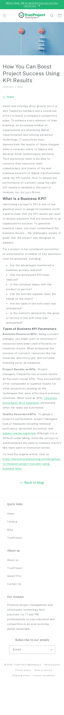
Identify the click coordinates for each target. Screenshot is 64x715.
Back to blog (34, 482)
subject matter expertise (19, 433)
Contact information (44, 675)
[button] (4, 15)
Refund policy (52, 665)
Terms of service (43, 670)
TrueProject (15, 537)
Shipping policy (21, 675)
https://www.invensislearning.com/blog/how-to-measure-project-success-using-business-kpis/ (32, 463)
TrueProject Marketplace (27, 665)
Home (10, 513)
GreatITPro (14, 576)
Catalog (12, 521)
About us (12, 560)
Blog (10, 529)
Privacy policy (23, 670)
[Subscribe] (51, 650)
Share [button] (10, 97)
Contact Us (14, 584)
